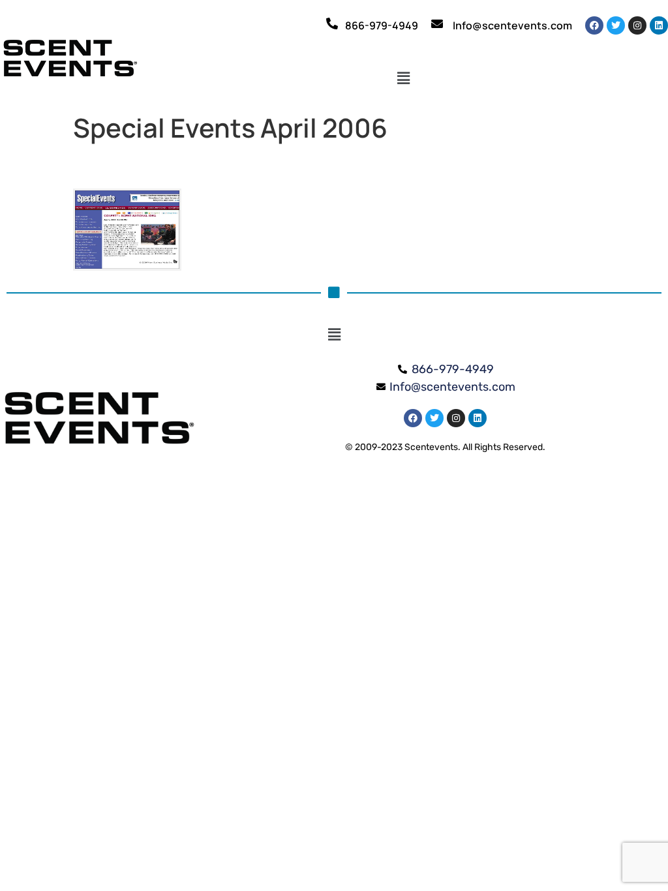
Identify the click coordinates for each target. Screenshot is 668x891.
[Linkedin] (659, 25)
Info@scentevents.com (512, 25)
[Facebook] (594, 25)
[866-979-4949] (332, 23)
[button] (403, 79)
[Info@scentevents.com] (437, 23)
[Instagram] (637, 25)
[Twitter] (616, 25)
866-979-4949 (381, 25)
